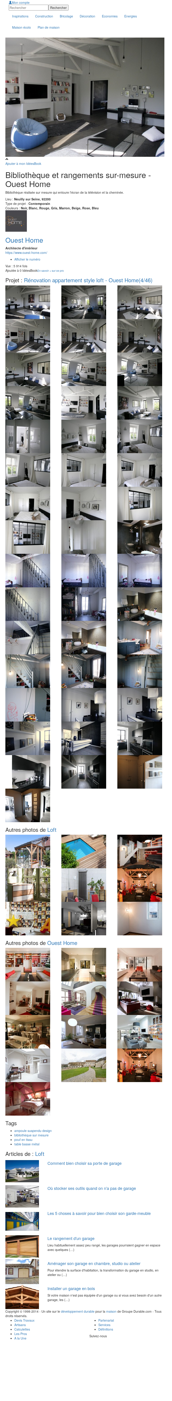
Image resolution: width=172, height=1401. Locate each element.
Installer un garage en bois (71, 1288)
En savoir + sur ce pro (50, 270)
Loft (51, 829)
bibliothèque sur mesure (31, 1135)
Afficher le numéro (27, 259)
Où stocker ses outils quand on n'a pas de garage (91, 1188)
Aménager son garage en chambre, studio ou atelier (93, 1263)
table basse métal (26, 1144)
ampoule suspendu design (33, 1130)
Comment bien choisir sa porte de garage (84, 1163)
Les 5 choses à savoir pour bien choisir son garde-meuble (99, 1213)
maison (111, 1311)
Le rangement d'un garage (71, 1238)
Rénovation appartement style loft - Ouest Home (88, 280)
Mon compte (21, 2)
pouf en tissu (23, 1139)
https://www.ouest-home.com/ (26, 252)
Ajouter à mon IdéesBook (23, 163)
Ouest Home (24, 240)
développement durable (78, 1311)
